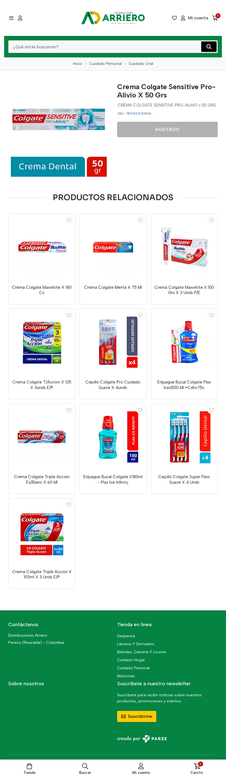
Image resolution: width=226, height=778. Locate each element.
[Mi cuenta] (20, 17)
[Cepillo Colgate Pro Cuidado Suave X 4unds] (113, 342)
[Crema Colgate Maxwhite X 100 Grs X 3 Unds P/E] (184, 247)
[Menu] (11, 18)
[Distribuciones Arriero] (113, 18)
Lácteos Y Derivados (135, 644)
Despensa (126, 636)
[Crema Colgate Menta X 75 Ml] (113, 247)
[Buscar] (209, 46)
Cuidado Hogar (131, 660)
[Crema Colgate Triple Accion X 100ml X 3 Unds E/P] (42, 531)
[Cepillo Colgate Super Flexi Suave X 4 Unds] (184, 437)
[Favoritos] (174, 17)
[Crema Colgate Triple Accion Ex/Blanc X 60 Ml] (42, 437)
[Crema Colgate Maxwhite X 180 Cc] (42, 247)
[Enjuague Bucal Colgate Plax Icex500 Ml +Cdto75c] (184, 342)
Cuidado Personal (133, 668)
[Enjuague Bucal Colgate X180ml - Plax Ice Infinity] (113, 437)
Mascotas (126, 676)
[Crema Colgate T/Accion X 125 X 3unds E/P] (42, 342)
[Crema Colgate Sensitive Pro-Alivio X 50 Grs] (58, 129)
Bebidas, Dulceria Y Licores (141, 652)
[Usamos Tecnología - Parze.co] (142, 739)
